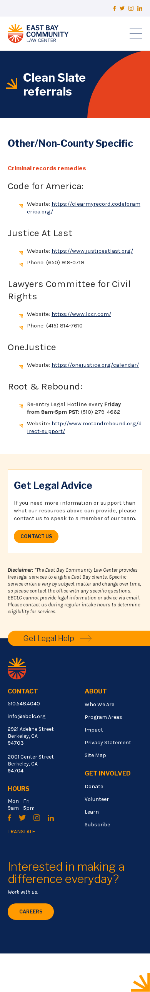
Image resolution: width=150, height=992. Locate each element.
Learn (92, 812)
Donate (94, 786)
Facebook (114, 8)
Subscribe (97, 824)
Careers (30, 912)
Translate (21, 831)
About (96, 691)
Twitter (122, 8)
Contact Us (36, 536)
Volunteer (97, 799)
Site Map (95, 755)
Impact (94, 730)
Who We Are (99, 704)
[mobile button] (136, 34)
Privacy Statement (108, 742)
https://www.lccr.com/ (81, 314)
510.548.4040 (24, 703)
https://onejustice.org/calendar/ (95, 364)
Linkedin (139, 8)
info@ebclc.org (26, 716)
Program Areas (103, 717)
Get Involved (108, 773)
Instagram (130, 8)
